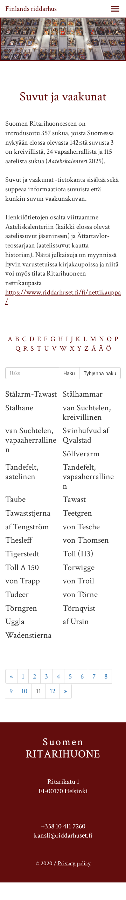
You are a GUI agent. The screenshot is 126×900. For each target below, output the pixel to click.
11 (38, 691)
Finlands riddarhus (31, 8)
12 (52, 691)
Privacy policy (74, 863)
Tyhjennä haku (100, 373)
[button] (115, 8)
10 (24, 691)
